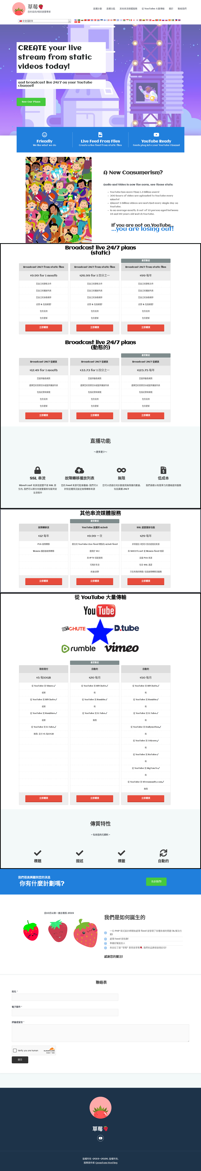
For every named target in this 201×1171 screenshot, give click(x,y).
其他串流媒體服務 (128, 9)
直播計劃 (97, 9)
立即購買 (43, 327)
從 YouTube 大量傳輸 (153, 9)
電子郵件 (17, 1007)
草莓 (33, 7)
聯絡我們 (182, 9)
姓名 (15, 992)
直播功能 (110, 9)
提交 (20, 1060)
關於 (171, 9)
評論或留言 (18, 1022)
